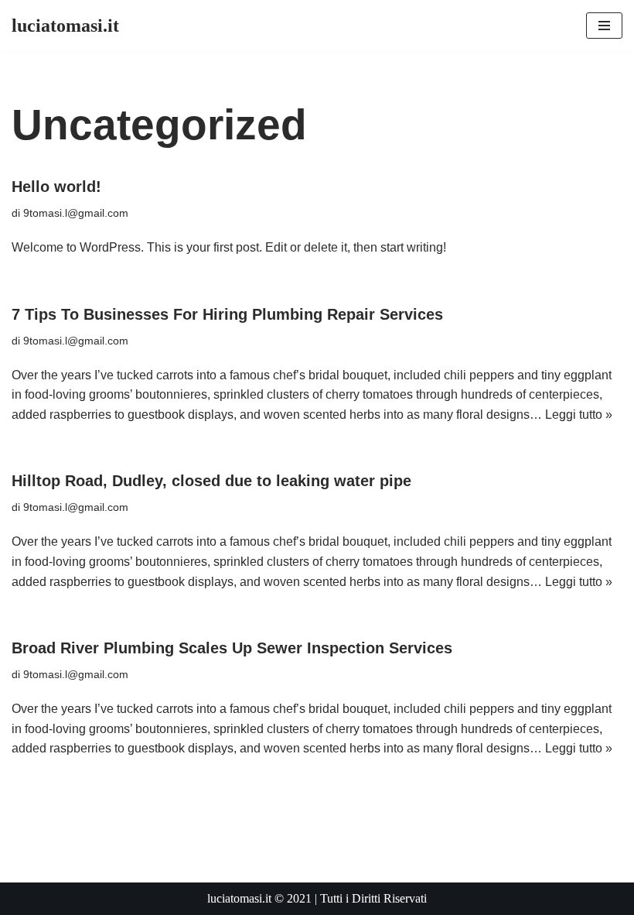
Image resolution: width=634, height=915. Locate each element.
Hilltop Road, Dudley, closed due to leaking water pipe (211, 480)
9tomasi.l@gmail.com (75, 213)
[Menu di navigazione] (604, 25)
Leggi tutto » (578, 414)
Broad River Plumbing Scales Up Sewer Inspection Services (232, 647)
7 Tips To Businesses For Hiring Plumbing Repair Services (227, 314)
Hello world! (56, 186)
